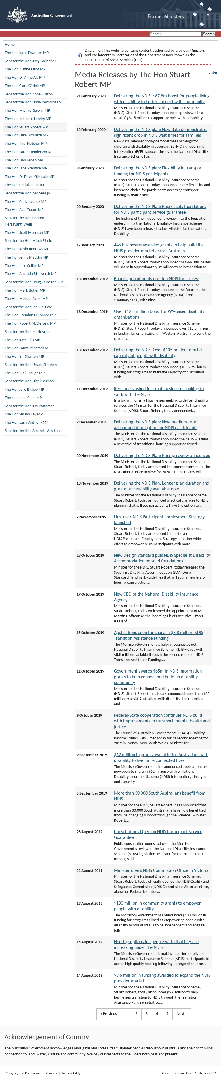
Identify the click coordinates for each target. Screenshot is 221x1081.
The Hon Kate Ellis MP (22, 340)
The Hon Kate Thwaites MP (27, 53)
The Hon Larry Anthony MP (26, 423)
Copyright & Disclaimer (23, 1073)
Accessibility (71, 1073)
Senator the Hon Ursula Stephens (31, 365)
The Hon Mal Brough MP (25, 373)
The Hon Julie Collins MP (24, 266)
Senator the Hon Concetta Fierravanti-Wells (26, 221)
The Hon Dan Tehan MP (24, 160)
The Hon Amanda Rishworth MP (30, 274)
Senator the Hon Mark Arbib (27, 332)
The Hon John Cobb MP (23, 398)
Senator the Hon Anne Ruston (29, 94)
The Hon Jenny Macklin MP (26, 257)
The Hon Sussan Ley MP (24, 414)
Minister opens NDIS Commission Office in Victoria (161, 870)
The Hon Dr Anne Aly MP (25, 78)
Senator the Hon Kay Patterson (29, 406)
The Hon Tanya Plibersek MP (27, 348)
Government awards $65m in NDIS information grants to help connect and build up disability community (158, 677)
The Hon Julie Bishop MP (24, 390)
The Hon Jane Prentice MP (26, 168)
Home (10, 45)
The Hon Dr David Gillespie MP (29, 177)
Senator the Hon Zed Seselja (27, 193)
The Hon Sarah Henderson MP (29, 152)
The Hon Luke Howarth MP (26, 135)
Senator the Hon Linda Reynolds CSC (34, 102)
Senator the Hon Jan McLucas (28, 307)
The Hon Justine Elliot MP (25, 69)
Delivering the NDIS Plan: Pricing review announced (162, 456)
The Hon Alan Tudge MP (24, 210)
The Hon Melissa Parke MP (26, 299)
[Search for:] (175, 34)
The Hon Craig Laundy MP (25, 202)
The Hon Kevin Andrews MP (27, 249)
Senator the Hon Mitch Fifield (28, 241)
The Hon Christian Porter (25, 185)
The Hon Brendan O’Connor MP (30, 315)
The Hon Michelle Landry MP (28, 119)
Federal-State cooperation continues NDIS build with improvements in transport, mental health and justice (162, 721)
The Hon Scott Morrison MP (27, 233)
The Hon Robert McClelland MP (30, 323)
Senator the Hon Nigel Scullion (29, 381)
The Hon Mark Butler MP (25, 290)
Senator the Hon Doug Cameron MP (34, 282)
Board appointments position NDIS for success (156, 279)
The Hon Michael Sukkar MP (27, 111)
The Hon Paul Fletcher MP (26, 144)
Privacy (51, 1073)
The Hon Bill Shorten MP (24, 357)
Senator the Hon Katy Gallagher (30, 61)
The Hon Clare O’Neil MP (25, 86)
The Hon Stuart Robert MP (26, 127)
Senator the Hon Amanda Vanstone (33, 431)
